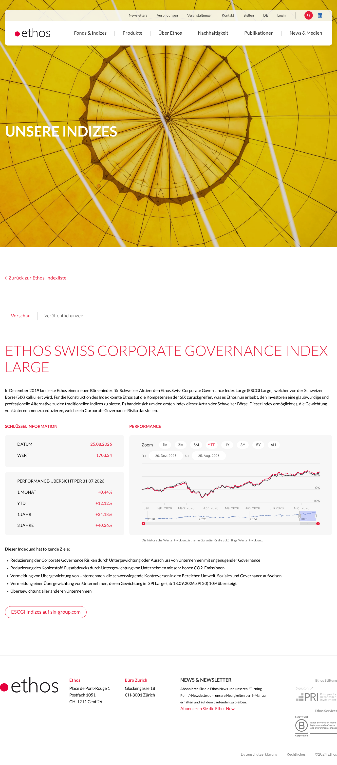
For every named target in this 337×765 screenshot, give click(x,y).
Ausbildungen (167, 15)
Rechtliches (296, 754)
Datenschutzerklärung (259, 754)
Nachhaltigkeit (213, 33)
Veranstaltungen (199, 15)
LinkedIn (320, 15)
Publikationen (259, 33)
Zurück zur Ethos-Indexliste (37, 278)
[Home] (32, 36)
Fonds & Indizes (90, 33)
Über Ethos (170, 33)
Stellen (248, 15)
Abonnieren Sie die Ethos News (208, 709)
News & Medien (306, 33)
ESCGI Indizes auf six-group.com (45, 612)
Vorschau (21, 316)
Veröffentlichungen (63, 316)
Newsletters (138, 15)
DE (265, 15)
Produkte (132, 33)
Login (281, 15)
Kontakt (228, 15)
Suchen (308, 15)
